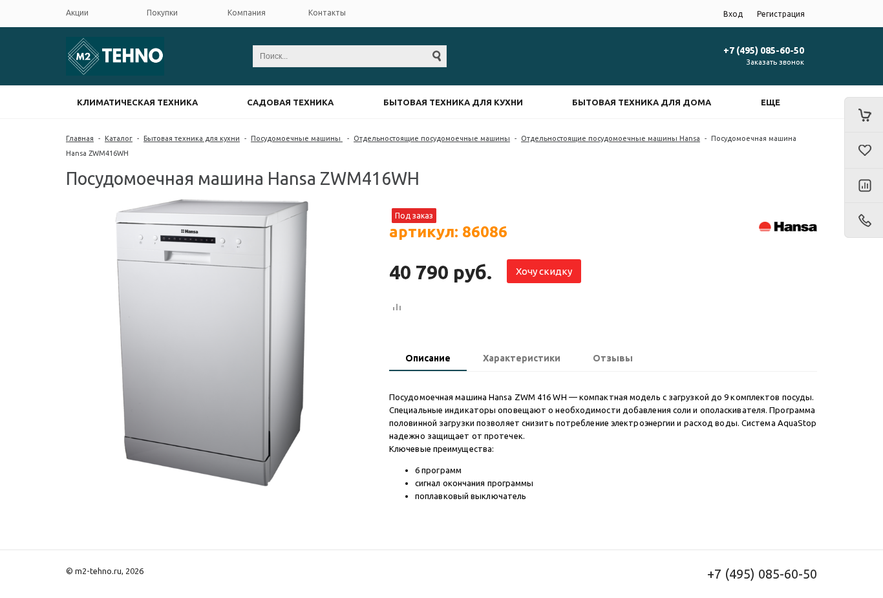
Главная (80, 138)
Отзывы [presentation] (613, 358)
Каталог (119, 138)
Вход (733, 14)
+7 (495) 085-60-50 (763, 50)
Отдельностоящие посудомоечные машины (432, 138)
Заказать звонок (775, 62)
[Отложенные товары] (863, 151)
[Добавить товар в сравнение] (397, 307)
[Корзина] (863, 115)
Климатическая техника (137, 102)
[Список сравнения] (863, 186)
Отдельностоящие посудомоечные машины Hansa (610, 138)
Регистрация (781, 14)
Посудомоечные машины (297, 138)
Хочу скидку (544, 271)
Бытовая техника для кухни (453, 102)
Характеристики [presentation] (521, 358)
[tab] (428, 359)
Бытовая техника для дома (641, 102)
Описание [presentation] (428, 358)
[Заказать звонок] (863, 220)
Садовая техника (290, 102)
